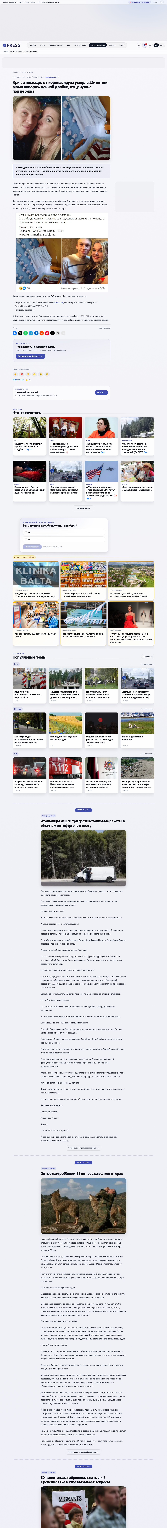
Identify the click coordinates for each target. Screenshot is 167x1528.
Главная (33, 45)
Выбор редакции (98, 45)
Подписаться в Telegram (30, 356)
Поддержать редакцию (140, 2)
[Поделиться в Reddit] (41, 333)
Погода (17, 709)
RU (156, 45)
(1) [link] (115, 495)
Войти (155, 2)
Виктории (58, 302)
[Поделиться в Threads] (52, 333)
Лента (42, 45)
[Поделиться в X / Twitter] (20, 333)
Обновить (148, 656)
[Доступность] (162, 2)
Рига (16, 664)
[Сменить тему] (150, 45)
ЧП (15, 754)
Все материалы (147, 664)
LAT (161, 45)
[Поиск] (139, 45)
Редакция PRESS (51, 77)
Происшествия (31, 51)
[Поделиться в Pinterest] (47, 333)
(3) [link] (67, 452)
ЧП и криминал (81, 45)
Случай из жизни (16, 51)
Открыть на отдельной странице (83, 1148)
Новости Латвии (56, 45)
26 (16, 328)
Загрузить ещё (83, 508)
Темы (5, 51)
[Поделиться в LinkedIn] (36, 333)
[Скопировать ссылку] (63, 333)
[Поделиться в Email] (58, 333)
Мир (68, 45)
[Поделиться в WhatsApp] (25, 333)
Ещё (121, 45)
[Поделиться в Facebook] (15, 333)
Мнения (112, 45)
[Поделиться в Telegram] (31, 333)
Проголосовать (32, 547)
